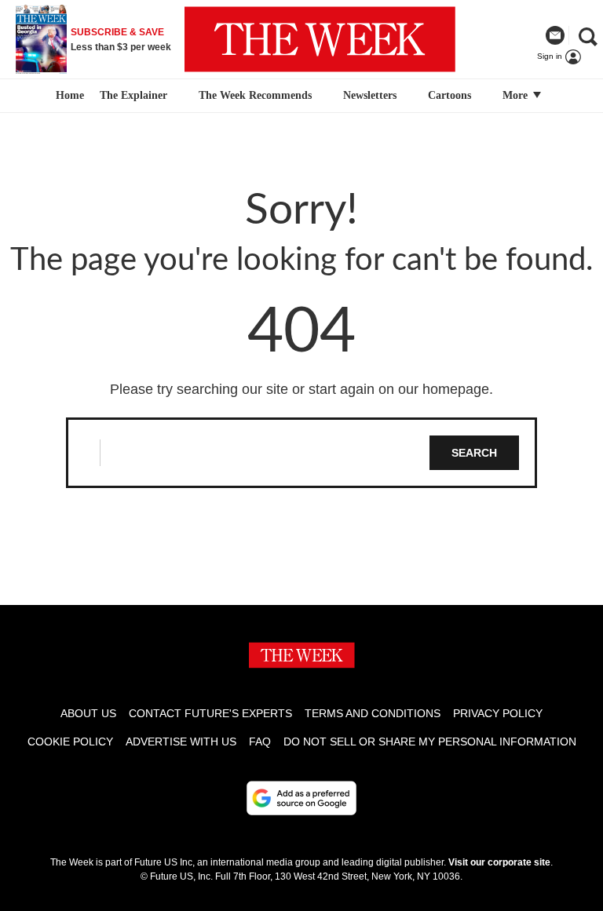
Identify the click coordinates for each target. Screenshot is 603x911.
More (516, 95)
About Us (88, 713)
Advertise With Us (181, 741)
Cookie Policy (70, 741)
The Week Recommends (255, 95)
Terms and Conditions (372, 713)
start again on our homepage (399, 389)
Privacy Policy (498, 713)
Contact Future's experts (210, 713)
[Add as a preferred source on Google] (301, 798)
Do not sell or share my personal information (429, 741)
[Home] (68, 95)
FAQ (260, 741)
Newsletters (370, 95)
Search (474, 452)
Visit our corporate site (499, 862)
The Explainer (133, 95)
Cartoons (449, 95)
